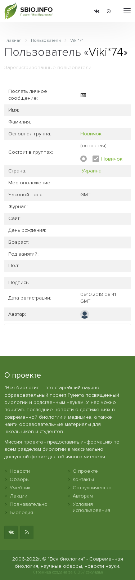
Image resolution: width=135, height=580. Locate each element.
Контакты (83, 479)
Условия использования (91, 507)
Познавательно (29, 504)
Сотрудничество (92, 488)
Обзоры (20, 479)
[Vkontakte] (96, 11)
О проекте (85, 471)
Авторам (83, 496)
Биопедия (21, 512)
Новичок (91, 134)
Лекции (18, 496)
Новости (20, 471)
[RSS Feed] (109, 11)
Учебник (20, 488)
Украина (92, 171)
